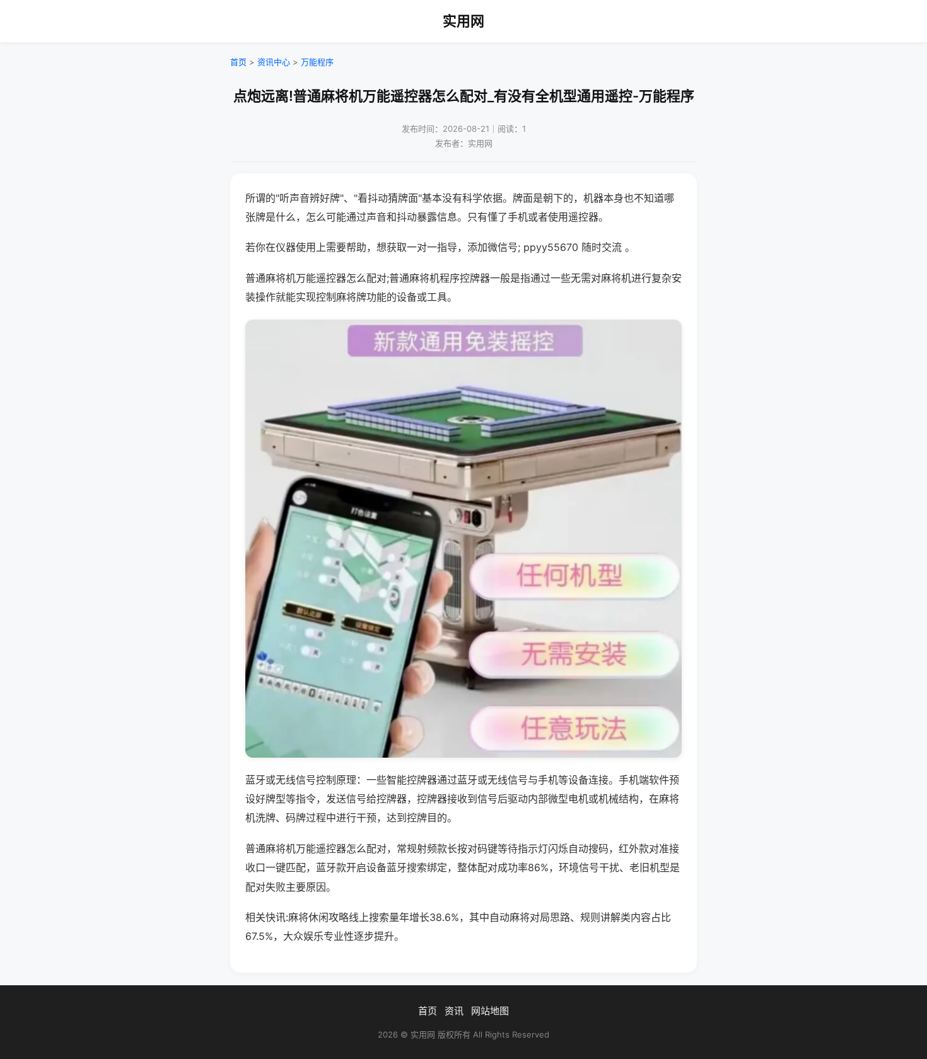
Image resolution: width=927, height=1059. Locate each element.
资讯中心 (273, 62)
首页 (238, 62)
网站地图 (490, 1011)
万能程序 (317, 62)
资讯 (454, 1011)
